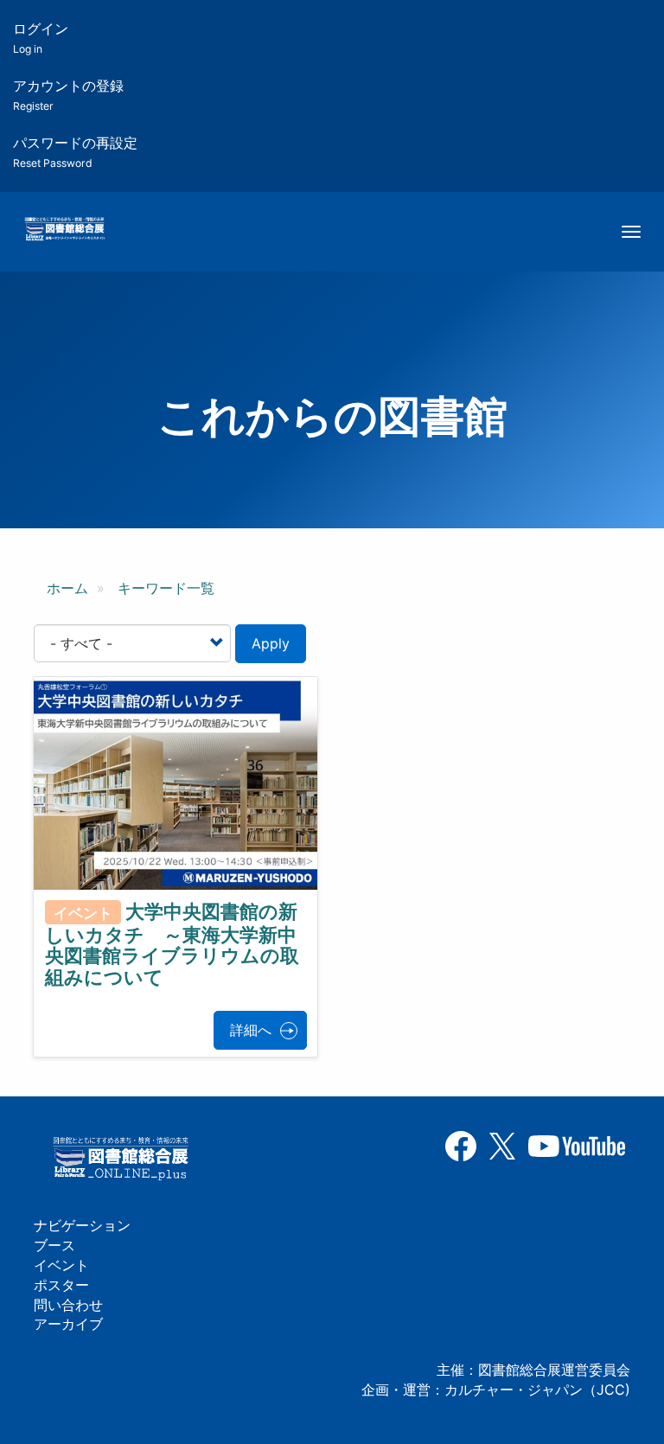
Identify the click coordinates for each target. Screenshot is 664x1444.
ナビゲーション (82, 1225)
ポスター (61, 1285)
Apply (271, 643)
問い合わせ (68, 1304)
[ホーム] (64, 230)
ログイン (40, 37)
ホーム (67, 588)
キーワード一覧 (166, 588)
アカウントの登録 (68, 94)
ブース (54, 1245)
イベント (61, 1265)
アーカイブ (68, 1323)
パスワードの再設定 (75, 151)
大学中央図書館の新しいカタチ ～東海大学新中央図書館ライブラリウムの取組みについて (172, 944)
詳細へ (250, 1029)
